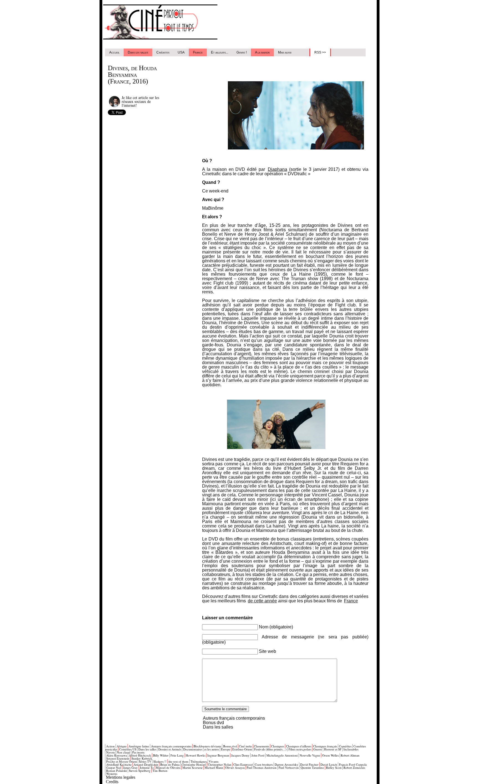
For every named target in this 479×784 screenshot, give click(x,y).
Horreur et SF (333, 749)
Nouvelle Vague (310, 755)
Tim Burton (159, 770)
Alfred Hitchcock (140, 755)
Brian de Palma (170, 764)
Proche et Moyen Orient (121, 761)
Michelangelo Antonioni (282, 755)
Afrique (122, 746)
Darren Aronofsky (286, 764)
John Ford (257, 755)
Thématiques (198, 761)
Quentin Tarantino (312, 767)
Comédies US (127, 749)
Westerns (111, 774)
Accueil (114, 52)
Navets (110, 752)
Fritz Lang (177, 755)
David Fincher (309, 764)
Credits (112, 781)
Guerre (317, 749)
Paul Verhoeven (289, 767)
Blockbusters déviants (207, 746)
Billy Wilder (161, 755)
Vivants (213, 761)
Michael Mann (214, 767)
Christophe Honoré (194, 764)
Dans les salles (138, 52)
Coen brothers (264, 764)
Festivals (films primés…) (270, 749)
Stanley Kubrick (141, 758)
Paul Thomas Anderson (262, 767)
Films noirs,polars (300, 749)
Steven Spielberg (140, 770)
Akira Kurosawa (116, 755)
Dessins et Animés (169, 749)
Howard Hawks (195, 755)
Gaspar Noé (113, 767)
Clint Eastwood (243, 764)
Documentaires (192, 749)
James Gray (130, 767)
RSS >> (320, 52)
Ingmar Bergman (218, 755)
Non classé (123, 752)
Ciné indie (245, 746)
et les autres (211, 749)
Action (110, 746)
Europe (225, 749)
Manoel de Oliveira (168, 767)
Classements (261, 746)
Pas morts (138, 752)
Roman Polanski (116, 770)
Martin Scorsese (192, 767)
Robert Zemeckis (354, 767)
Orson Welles (330, 755)
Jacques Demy (240, 755)
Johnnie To (147, 767)
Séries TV (145, 761)
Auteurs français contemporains (234, 718)
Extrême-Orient (242, 749)
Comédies (345, 746)
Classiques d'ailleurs (298, 746)
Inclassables (350, 749)
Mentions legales (120, 777)
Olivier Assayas (235, 767)
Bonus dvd (213, 722)
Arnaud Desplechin (146, 764)
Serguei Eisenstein (117, 758)
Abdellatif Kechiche (119, 764)
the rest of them (178, 761)
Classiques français (325, 746)
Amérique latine (139, 746)
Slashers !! (160, 761)
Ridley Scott (334, 767)
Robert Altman (350, 755)
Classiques (277, 746)
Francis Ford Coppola (353, 764)
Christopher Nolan (219, 764)
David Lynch (328, 764)
